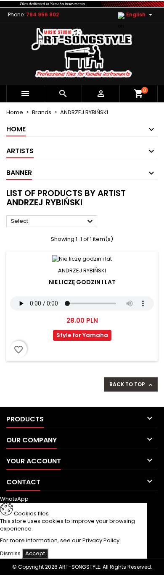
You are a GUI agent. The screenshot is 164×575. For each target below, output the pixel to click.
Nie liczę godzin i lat (82, 282)
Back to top (131, 384)
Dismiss (10, 553)
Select (53, 222)
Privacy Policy (100, 540)
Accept (35, 553)
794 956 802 (42, 14)
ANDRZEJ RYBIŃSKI (82, 270)
